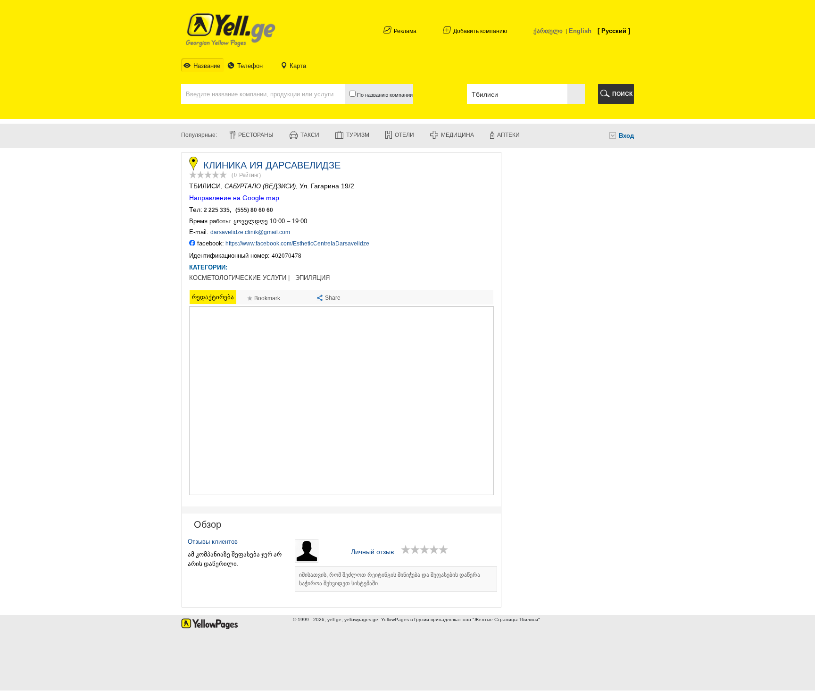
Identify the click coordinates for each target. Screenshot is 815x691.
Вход (626, 135)
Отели (404, 135)
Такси (309, 135)
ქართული (548, 30)
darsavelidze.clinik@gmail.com (250, 232)
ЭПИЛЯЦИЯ (312, 278)
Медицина (457, 135)
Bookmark (267, 298)
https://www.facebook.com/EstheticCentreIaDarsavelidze (297, 243)
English (580, 30)
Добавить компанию (480, 31)
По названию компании (384, 95)
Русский (613, 30)
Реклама (405, 31)
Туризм (357, 135)
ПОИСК (622, 94)
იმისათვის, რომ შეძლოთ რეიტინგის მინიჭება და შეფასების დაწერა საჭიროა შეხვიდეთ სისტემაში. (389, 579)
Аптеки (508, 135)
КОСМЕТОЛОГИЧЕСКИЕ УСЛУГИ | (239, 278)
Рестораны (256, 135)
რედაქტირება (213, 297)
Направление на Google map (234, 198)
